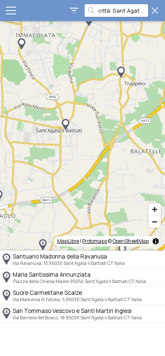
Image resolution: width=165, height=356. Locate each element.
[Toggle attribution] (156, 241)
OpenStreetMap (131, 241)
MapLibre (68, 241)
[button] (89, 21)
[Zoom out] (154, 222)
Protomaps (94, 241)
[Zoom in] (154, 209)
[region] (82, 136)
